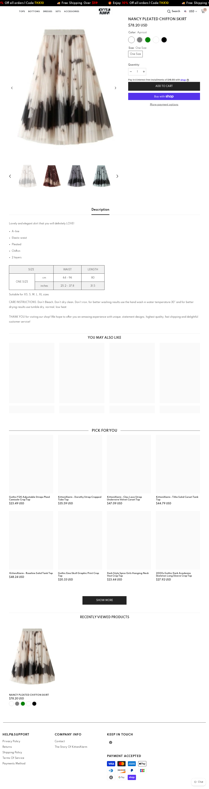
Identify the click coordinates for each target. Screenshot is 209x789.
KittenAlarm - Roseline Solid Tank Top (31, 573)
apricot (11, 703)
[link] (31, 407)
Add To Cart (164, 86)
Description (100, 209)
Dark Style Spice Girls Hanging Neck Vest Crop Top (128, 574)
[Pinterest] (110, 742)
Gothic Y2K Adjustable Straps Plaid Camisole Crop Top (29, 498)
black (34, 703)
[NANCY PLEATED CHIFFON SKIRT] (32, 656)
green (22, 703)
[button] (12, 88)
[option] (64, 88)
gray (17, 703)
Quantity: (134, 65)
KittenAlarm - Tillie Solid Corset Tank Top (177, 498)
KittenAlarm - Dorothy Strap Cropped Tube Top (79, 498)
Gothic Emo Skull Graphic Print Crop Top (78, 574)
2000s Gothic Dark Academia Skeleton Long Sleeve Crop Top (174, 574)
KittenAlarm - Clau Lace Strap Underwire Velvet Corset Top (124, 498)
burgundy (28, 703)
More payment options (164, 104)
